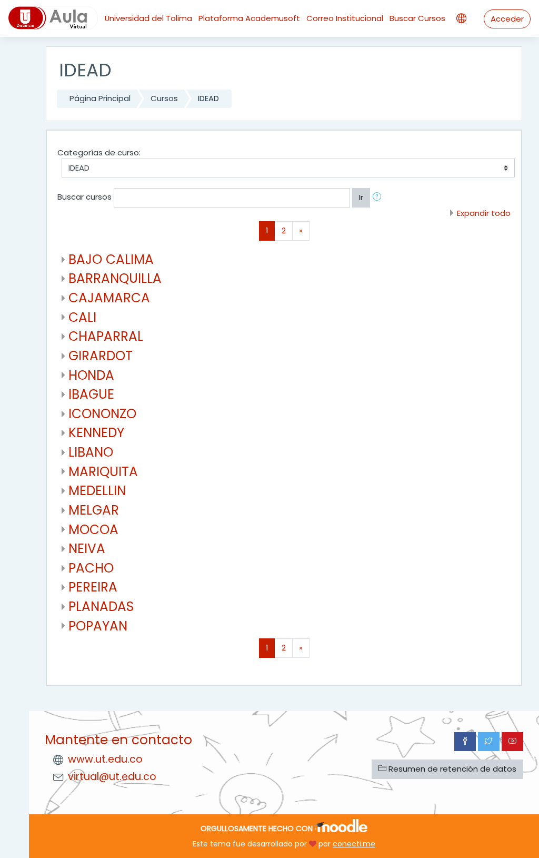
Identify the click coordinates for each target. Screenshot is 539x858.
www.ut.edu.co (105, 759)
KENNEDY (96, 432)
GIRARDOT (100, 356)
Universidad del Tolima (148, 18)
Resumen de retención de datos (451, 768)
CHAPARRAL (105, 336)
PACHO (91, 568)
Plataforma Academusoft (249, 18)
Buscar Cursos (417, 18)
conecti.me (354, 844)
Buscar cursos (84, 197)
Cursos (164, 98)
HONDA (91, 375)
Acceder (507, 18)
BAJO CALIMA (111, 259)
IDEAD (208, 98)
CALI (82, 317)
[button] (379, 197)
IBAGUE (91, 394)
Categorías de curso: (99, 152)
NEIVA (86, 548)
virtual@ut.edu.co (112, 777)
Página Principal (100, 98)
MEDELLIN (97, 490)
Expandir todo (484, 213)
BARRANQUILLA (115, 278)
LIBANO (90, 452)
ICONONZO (102, 414)
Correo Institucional (344, 18)
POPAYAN (97, 626)
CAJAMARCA (109, 298)
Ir (361, 197)
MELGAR (93, 510)
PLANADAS (101, 606)
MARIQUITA (103, 471)
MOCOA (93, 529)
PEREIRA (92, 587)
